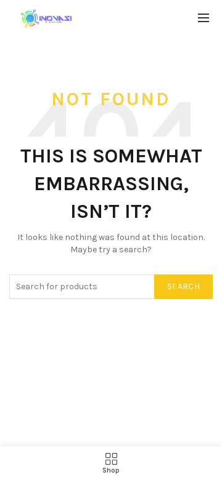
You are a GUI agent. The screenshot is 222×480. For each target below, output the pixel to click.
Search (183, 286)
